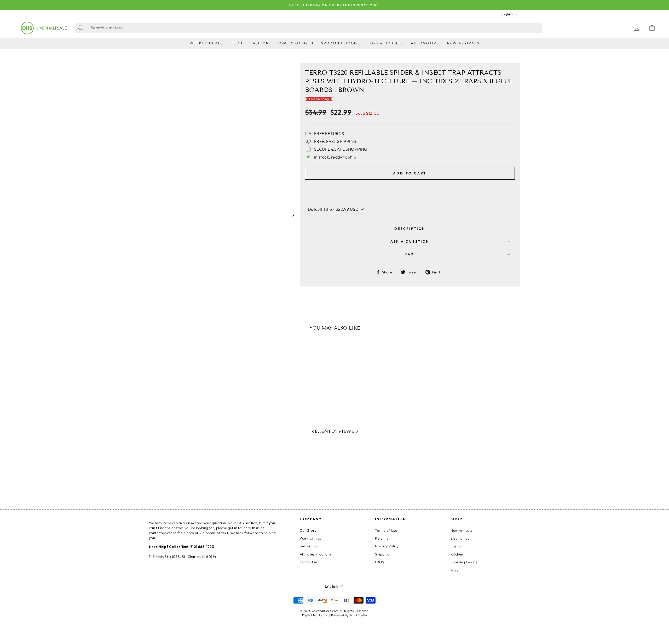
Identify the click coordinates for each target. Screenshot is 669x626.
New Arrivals (463, 43)
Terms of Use (386, 530)
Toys (454, 570)
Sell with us (309, 546)
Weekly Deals (206, 43)
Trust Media (358, 615)
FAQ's (379, 562)
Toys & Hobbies (385, 43)
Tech (237, 43)
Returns (381, 538)
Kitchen (457, 554)
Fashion (259, 43)
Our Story (308, 530)
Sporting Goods (340, 43)
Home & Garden (295, 43)
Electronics (460, 538)
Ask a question (409, 241)
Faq (409, 254)
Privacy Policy (387, 546)
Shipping (382, 554)
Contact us (309, 562)
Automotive (425, 43)
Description (409, 228)
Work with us (310, 538)
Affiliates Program (315, 554)
